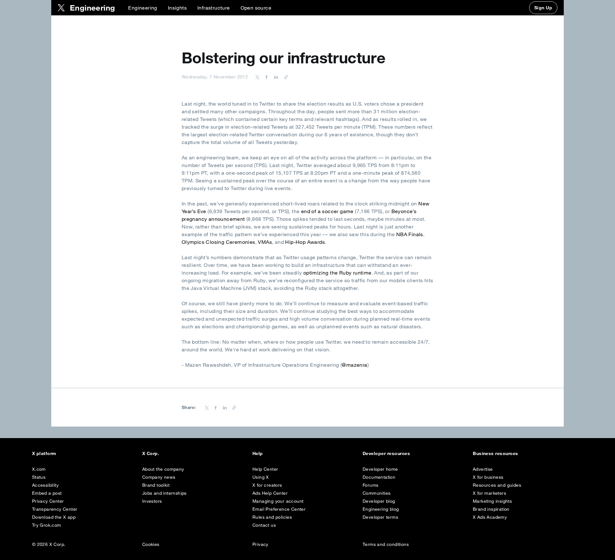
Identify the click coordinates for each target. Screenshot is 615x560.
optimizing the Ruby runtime (337, 272)
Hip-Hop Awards (305, 242)
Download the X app (54, 517)
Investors (152, 501)
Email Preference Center (279, 509)
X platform (44, 453)
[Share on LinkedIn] (275, 77)
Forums (370, 485)
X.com (39, 469)
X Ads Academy (490, 517)
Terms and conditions (386, 544)
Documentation (379, 477)
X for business (488, 477)
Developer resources (386, 453)
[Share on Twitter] (257, 77)
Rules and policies (272, 517)
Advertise (483, 469)
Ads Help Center (270, 493)
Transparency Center (55, 509)
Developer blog (379, 501)
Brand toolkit (155, 485)
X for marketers (489, 493)
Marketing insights (492, 501)
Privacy (260, 544)
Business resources (495, 453)
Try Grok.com (46, 525)
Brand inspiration (491, 509)
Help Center (265, 469)
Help (257, 453)
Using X (260, 477)
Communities (376, 493)
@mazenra (354, 365)
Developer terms (380, 517)
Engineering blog (381, 509)
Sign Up (543, 8)
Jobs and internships (164, 493)
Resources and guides (497, 485)
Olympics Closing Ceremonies (218, 242)
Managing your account (277, 501)
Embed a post (47, 493)
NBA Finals (409, 234)
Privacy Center (48, 501)
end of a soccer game (327, 211)
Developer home (380, 469)
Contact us (264, 525)
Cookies (151, 544)
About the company (163, 469)
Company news (159, 477)
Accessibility (45, 485)
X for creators (267, 485)
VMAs (265, 242)
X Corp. (150, 453)
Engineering (142, 7)
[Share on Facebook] (265, 77)
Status (38, 477)
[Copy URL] (284, 77)
